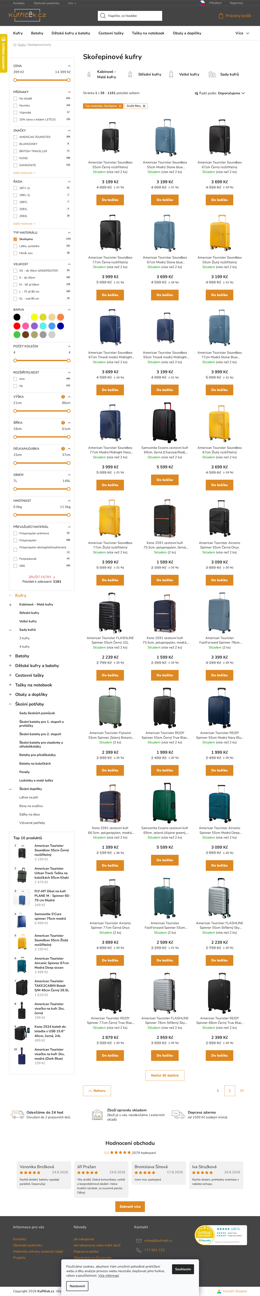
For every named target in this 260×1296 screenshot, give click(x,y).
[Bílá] (25, 317)
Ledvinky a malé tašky (36, 780)
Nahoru (99, 1090)
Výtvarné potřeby (32, 823)
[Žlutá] (34, 317)
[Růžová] (25, 326)
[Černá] (17, 317)
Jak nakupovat (84, 1239)
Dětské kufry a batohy (37, 665)
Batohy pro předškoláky (37, 755)
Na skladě (44, 98)
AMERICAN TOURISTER (44, 137)
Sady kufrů (27, 630)
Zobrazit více (130, 1206)
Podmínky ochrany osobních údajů (38, 1251)
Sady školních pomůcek (37, 713)
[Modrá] (51, 326)
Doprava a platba (86, 1251)
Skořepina (44, 239)
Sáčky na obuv (29, 814)
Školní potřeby (29, 704)
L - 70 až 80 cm (44, 292)
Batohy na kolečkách (35, 763)
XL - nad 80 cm (44, 299)
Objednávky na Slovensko (92, 1257)
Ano (44, 379)
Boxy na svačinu (31, 806)
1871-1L (44, 188)
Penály (24, 772)
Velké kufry (28, 621)
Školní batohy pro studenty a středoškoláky (41, 744)
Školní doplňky (30, 789)
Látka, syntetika (44, 246)
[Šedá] (43, 334)
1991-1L (44, 195)
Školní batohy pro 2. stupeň (40, 734)
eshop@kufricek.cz (158, 1240)
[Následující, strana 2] (229, 1090)
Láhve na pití (28, 797)
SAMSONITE (44, 165)
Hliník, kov (44, 253)
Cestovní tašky (29, 675)
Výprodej (44, 112)
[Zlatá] (43, 317)
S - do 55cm (44, 278)
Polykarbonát (44, 559)
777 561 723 (154, 1250)
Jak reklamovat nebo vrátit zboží (97, 1245)
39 (242, 1090)
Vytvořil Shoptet (235, 1291)
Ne (44, 386)
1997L (44, 202)
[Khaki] (34, 334)
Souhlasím (183, 1269)
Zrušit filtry (40, 577)
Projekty (19, 1257)
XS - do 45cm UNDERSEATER (44, 271)
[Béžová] (51, 317)
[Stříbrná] (51, 334)
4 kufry (24, 646)
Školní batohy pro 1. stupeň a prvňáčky (41, 724)
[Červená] (17, 326)
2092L (44, 216)
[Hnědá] (25, 334)
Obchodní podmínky (46, 3)
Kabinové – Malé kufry (36, 604)
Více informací (108, 1275)
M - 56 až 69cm (44, 285)
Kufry (20, 595)
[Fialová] (34, 326)
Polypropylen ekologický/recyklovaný (44, 549)
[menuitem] (18, 33)
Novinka (44, 105)
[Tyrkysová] (43, 326)
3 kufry (24, 638)
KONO (44, 158)
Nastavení (77, 1286)
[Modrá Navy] (60, 326)
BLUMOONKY (44, 144)
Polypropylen (44, 540)
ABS (44, 566)
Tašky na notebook (33, 685)
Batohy (22, 656)
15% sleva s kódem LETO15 (44, 119)
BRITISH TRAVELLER (44, 151)
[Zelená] (17, 334)
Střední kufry (29, 613)
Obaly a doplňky (31, 694)
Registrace (236, 3)
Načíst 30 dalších (165, 1075)
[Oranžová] (60, 317)
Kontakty (19, 3)
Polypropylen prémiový (44, 533)
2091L (44, 209)
